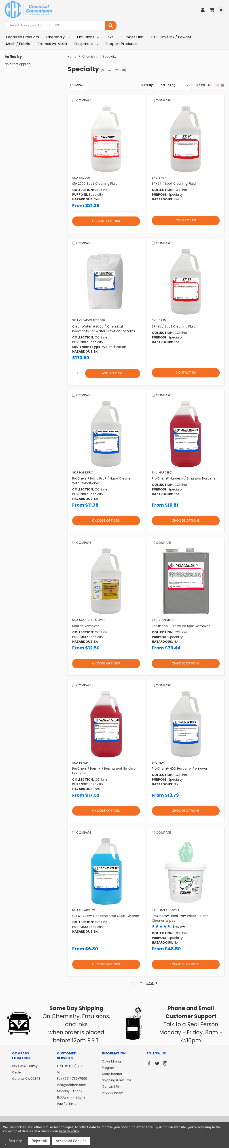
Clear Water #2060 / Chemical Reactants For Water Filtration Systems (103, 328)
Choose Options (106, 221)
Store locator (112, 1074)
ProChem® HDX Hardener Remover (179, 768)
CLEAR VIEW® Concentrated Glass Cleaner (105, 916)
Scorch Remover (85, 626)
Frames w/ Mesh (52, 43)
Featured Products (22, 37)
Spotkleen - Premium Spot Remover (181, 626)
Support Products (121, 43)
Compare (77, 85)
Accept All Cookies (71, 1140)
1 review (179, 927)
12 (209, 85)
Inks (110, 37)
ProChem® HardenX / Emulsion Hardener (184, 478)
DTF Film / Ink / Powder (171, 37)
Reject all (39, 1140)
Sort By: (147, 85)
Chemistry (56, 37)
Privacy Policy (112, 1092)
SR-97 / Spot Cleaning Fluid (174, 183)
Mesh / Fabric (18, 43)
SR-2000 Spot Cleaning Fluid (95, 183)
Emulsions (86, 37)
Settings (16, 1140)
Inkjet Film (134, 37)
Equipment (84, 43)
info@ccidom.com (71, 1085)
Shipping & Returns (116, 1080)
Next (150, 983)
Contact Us (186, 220)
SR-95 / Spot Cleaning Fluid (174, 326)
